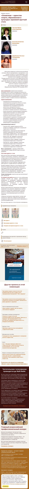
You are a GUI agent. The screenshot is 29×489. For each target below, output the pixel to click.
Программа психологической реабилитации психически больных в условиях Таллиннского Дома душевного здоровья (14, 300)
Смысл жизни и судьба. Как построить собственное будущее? (12, 309)
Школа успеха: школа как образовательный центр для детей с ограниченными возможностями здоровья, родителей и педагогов (13, 356)
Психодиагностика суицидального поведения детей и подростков (14, 336)
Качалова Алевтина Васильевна (18, 42)
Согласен (5, 486)
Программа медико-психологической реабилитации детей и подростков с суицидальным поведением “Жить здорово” (14, 292)
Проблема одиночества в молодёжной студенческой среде (12, 328)
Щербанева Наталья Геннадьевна (18, 56)
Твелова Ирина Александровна (16, 28)
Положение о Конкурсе (7, 446)
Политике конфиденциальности (18, 484)
